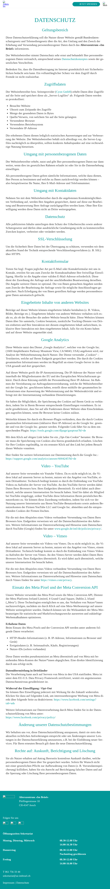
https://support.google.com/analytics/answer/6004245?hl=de (41, 458)
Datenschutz (22, 882)
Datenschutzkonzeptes (75, 59)
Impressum (8, 882)
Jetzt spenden (88, 4)
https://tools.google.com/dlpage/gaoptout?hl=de (58, 430)
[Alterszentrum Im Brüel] (6, 4)
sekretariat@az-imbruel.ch (16, 875)
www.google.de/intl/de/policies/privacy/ (77, 528)
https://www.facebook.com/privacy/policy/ (31, 717)
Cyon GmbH (63, 91)
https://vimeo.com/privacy (56, 580)
